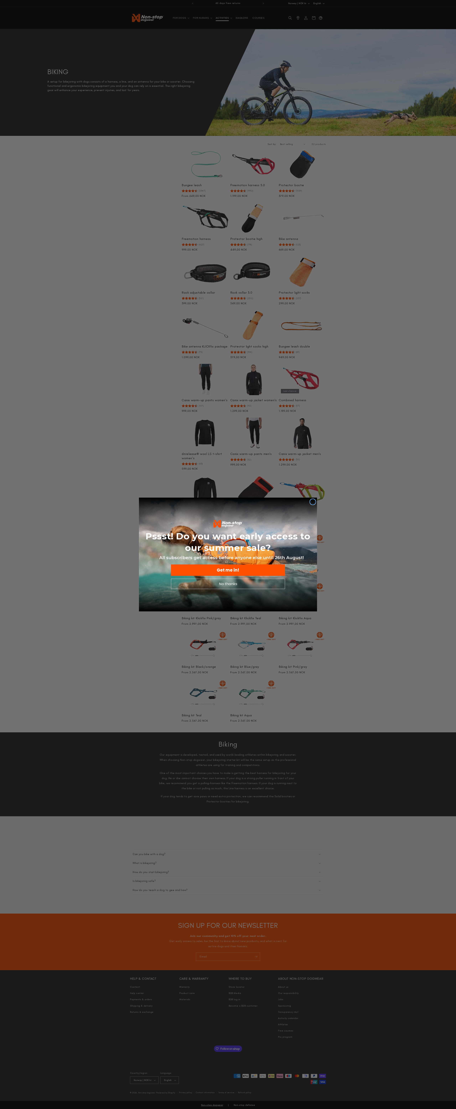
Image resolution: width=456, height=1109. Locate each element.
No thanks (228, 583)
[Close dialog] (313, 502)
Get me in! (228, 570)
